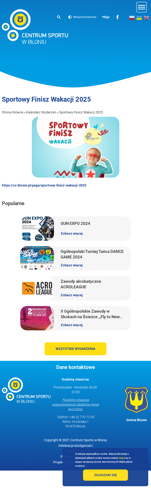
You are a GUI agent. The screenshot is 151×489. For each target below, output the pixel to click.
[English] (146, 18)
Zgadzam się (105, 475)
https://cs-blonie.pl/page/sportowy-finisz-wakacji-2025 (44, 185)
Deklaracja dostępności (76, 445)
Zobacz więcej (72, 233)
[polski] (132, 18)
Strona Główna (12, 112)
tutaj (121, 458)
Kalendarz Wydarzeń (41, 112)
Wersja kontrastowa (82, 17)
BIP (105, 17)
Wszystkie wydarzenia (75, 349)
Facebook (117, 17)
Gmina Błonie (136, 420)
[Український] (139, 18)
